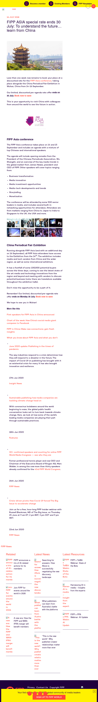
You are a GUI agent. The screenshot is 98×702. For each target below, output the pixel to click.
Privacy (31, 688)
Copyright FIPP (57, 688)
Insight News (15, 384)
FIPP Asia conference (41, 81)
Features (13, 438)
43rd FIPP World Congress (47, 469)
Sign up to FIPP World (49, 697)
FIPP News (14, 487)
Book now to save (44, 296)
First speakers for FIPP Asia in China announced (30, 315)
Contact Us (42, 688)
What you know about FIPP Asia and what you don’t (32, 338)
